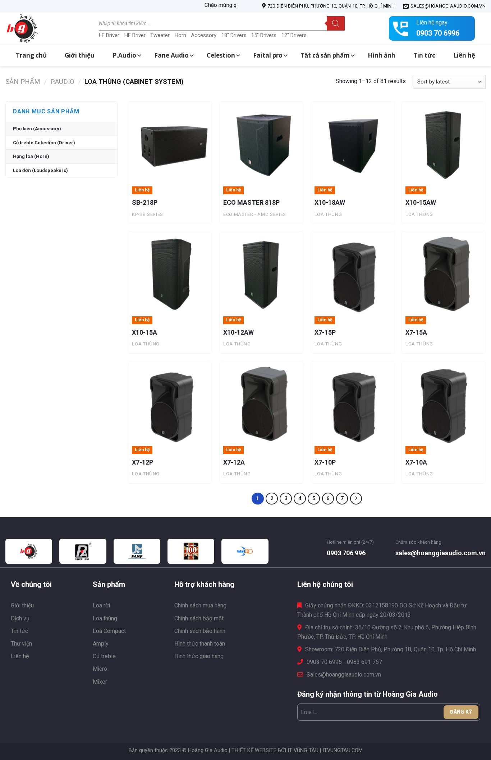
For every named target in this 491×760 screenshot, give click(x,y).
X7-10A (416, 462)
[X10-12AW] (261, 273)
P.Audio (62, 81)
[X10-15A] (170, 273)
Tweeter (160, 35)
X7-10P (325, 462)
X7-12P (142, 462)
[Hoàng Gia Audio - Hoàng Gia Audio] (41, 29)
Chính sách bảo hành (199, 631)
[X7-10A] (443, 403)
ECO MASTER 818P (251, 202)
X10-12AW (238, 332)
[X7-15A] (443, 273)
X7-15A (416, 332)
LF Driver (109, 35)
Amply (101, 643)
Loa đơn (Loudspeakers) (40, 170)
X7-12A (234, 462)
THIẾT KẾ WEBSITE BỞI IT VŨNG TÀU (274, 750)
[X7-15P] (352, 273)
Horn (180, 35)
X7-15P (325, 332)
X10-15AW (420, 202)
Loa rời (101, 605)
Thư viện (21, 643)
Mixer (100, 681)
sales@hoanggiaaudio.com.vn (440, 553)
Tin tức (19, 631)
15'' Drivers (263, 35)
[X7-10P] (352, 403)
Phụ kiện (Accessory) (37, 128)
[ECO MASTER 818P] (261, 143)
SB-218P (144, 202)
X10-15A (144, 332)
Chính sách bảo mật (199, 618)
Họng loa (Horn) (31, 156)
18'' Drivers (234, 35)
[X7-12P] (170, 403)
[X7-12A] (261, 403)
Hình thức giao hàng (199, 656)
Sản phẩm (22, 81)
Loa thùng (105, 618)
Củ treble (104, 656)
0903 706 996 (346, 553)
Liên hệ (20, 656)
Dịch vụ (20, 618)
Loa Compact (109, 631)
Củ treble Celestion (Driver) (44, 142)
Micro (100, 668)
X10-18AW (330, 202)
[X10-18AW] (352, 143)
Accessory (203, 35)
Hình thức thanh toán (199, 643)
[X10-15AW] (443, 143)
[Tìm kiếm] (336, 23)
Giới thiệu (22, 605)
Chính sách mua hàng (200, 605)
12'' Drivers (294, 35)
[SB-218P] (170, 143)
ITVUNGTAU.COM (342, 750)
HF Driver (135, 35)
